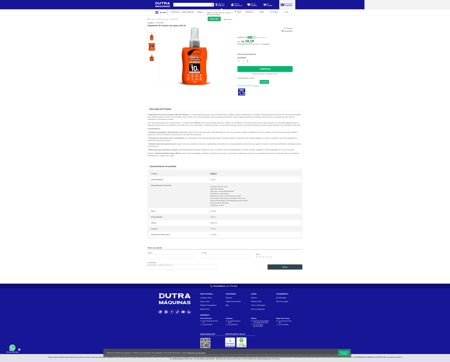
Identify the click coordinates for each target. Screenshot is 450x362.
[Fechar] (19, 349)
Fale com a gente (282, 301)
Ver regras (256, 85)
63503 (159, 23)
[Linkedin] (189, 311)
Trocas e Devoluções (258, 305)
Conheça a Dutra (206, 298)
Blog (227, 305)
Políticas (254, 298)
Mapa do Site (204, 309)
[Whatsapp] (160, 311)
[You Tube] (183, 311)
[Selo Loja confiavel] (230, 342)
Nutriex (150, 23)
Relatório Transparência (208, 305)
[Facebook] (172, 311)
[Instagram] (166, 311)
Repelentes (174, 19)
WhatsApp (282, 298)
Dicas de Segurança (258, 309)
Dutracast (229, 298)
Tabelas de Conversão (233, 301)
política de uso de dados (196, 353)
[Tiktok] (177, 311)
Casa (152, 19)
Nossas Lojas (205, 301)
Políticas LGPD (256, 301)
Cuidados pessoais (162, 19)
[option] (195, 56)
